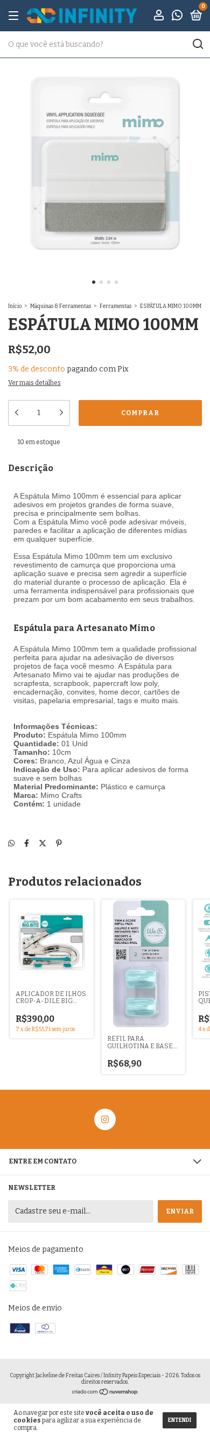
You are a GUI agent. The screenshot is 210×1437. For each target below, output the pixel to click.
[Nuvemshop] (105, 1393)
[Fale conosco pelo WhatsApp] (177, 17)
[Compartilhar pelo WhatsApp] (11, 843)
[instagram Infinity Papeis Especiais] (105, 1119)
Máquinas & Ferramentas (60, 306)
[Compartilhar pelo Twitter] (42, 843)
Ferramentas (115, 306)
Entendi (179, 1420)
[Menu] (15, 16)
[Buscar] (197, 44)
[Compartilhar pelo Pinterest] (59, 843)
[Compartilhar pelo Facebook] (26, 843)
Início (15, 306)
